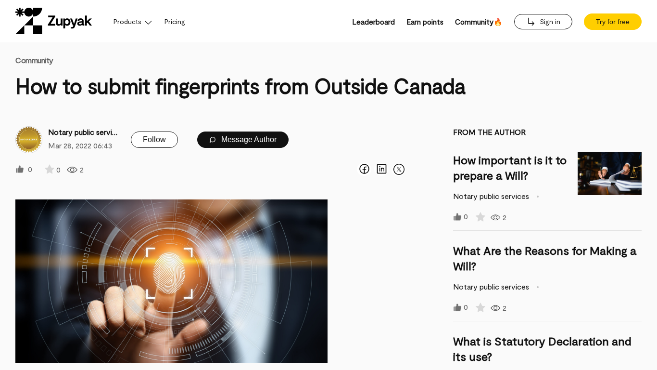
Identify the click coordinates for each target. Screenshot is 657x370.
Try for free (613, 22)
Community (34, 60)
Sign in (549, 21)
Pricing (174, 21)
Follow (154, 139)
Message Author (248, 139)
